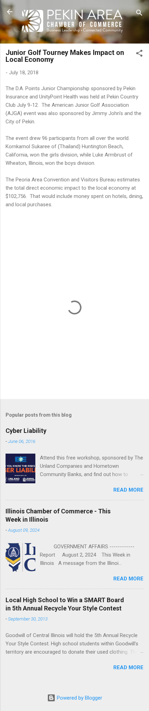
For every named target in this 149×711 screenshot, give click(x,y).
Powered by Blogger (78, 698)
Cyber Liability (26, 430)
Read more (128, 490)
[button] (139, 54)
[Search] (139, 14)
